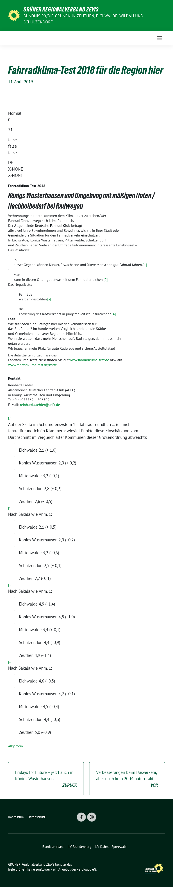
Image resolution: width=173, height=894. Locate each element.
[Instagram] (91, 817)
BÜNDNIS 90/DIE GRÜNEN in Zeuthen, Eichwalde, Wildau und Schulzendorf (83, 19)
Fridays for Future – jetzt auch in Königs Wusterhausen (46, 779)
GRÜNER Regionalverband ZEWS (61, 9)
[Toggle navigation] (159, 38)
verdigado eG (86, 869)
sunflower (43, 869)
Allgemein (15, 746)
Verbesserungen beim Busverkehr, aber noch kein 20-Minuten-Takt (127, 779)
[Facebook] (81, 817)
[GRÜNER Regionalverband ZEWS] (14, 15)
